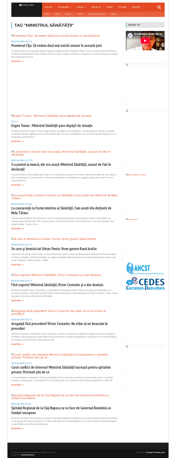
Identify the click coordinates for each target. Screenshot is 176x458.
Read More (16, 61)
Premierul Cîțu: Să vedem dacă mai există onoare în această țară (56, 45)
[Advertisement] (64, 88)
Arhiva (80, 14)
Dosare (122, 7)
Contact (68, 14)
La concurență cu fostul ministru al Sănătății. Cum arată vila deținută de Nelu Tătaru (61, 210)
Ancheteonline (27, 455)
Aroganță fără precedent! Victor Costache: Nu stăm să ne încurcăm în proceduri (59, 326)
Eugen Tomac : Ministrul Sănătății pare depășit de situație (52, 125)
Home (47, 14)
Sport (109, 7)
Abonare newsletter (96, 14)
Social (28, 403)
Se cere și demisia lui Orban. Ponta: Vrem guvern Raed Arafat (54, 248)
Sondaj (113, 14)
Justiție (136, 7)
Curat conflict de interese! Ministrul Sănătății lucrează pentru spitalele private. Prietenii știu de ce (61, 370)
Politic (49, 7)
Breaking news (18, 41)
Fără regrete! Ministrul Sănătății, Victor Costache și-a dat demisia (57, 284)
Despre (57, 14)
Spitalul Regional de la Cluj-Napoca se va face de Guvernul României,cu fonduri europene (61, 410)
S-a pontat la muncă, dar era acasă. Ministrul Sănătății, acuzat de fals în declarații (61, 167)
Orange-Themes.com (155, 452)
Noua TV (96, 7)
